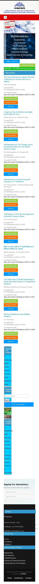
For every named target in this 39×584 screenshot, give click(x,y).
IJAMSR (24, 574)
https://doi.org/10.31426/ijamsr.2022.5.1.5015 (19, 229)
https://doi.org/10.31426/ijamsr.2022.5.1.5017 (19, 297)
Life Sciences (7, 436)
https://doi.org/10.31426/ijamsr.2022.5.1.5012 (19, 127)
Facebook (8, 542)
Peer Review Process (7, 370)
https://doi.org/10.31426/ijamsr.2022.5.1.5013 (19, 162)
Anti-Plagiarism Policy (7, 381)
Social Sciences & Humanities (7, 467)
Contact (28, 578)
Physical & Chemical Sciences (7, 453)
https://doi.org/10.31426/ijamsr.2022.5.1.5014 (19, 197)
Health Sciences (7, 443)
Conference (18, 578)
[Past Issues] (7, 416)
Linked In (8, 544)
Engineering (7, 431)
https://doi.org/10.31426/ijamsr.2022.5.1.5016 (19, 262)
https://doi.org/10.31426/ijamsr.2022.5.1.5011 (19, 94)
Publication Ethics (7, 361)
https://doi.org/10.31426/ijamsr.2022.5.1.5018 (19, 329)
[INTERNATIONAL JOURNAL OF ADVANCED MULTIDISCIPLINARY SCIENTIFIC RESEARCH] (19, 5)
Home (10, 578)
